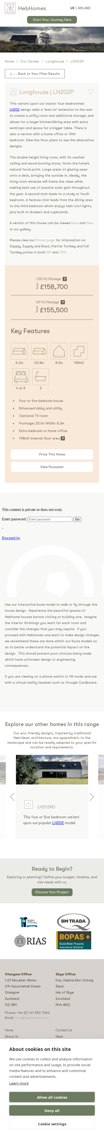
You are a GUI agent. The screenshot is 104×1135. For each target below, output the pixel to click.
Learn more (19, 1083)
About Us (11, 1036)
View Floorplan (52, 467)
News (59, 1036)
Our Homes (30, 61)
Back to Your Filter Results (38, 74)
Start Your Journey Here (52, 20)
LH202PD (46, 807)
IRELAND (84, 8)
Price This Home (52, 454)
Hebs (32, 8)
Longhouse (55, 61)
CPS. (63, 252)
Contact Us (64, 1030)
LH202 (15, 109)
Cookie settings (52, 1123)
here (74, 223)
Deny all (52, 1110)
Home (9, 61)
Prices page (46, 240)
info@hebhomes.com (32, 1018)
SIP (49, 252)
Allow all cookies (52, 1097)
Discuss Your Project (52, 892)
